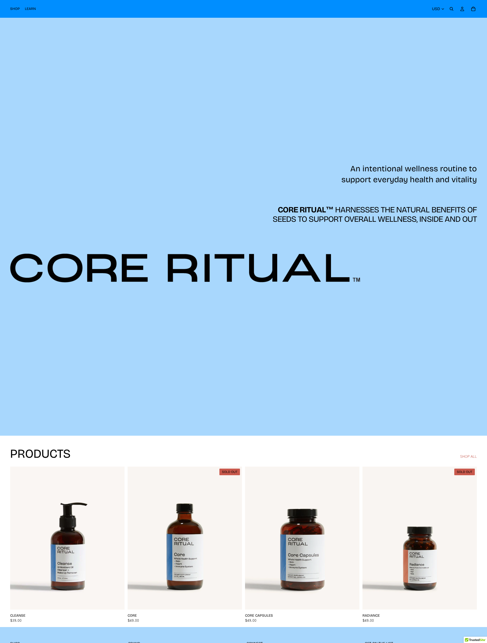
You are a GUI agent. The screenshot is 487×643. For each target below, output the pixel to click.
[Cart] (473, 8)
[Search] (451, 8)
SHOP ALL (468, 456)
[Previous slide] (17, 538)
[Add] (116, 601)
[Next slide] (117, 538)
